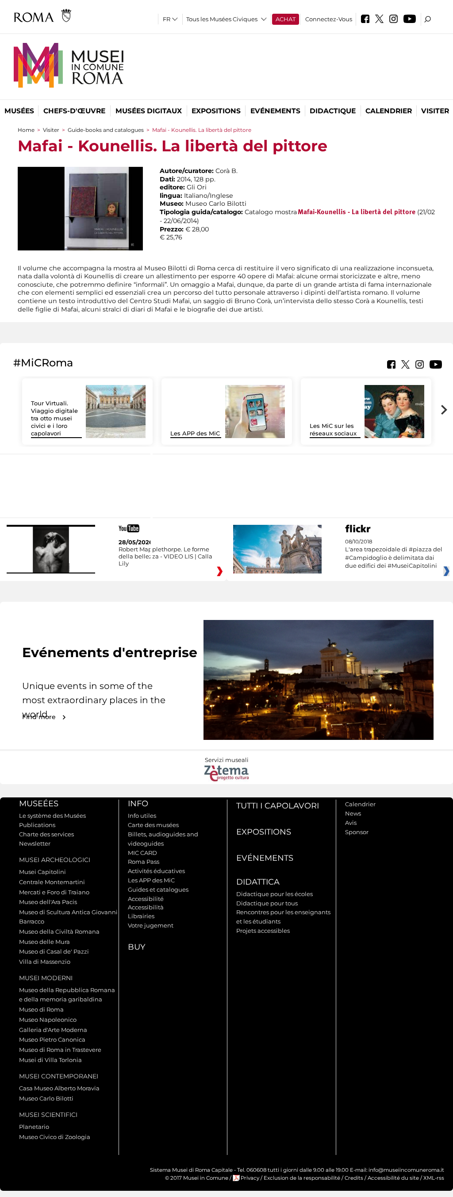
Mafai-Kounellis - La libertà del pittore (356, 212)
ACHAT (286, 19)
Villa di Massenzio (44, 961)
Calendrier (388, 111)
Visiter (435, 111)
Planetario (34, 1126)
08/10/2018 (393, 554)
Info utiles (142, 815)
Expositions (216, 111)
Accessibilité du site (393, 1178)
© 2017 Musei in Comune (196, 1178)
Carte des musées (153, 824)
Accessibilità (146, 907)
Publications (37, 824)
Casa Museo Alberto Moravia (59, 1088)
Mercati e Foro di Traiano (54, 892)
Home (26, 130)
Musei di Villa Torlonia (50, 1059)
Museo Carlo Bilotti (46, 1098)
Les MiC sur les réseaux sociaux (333, 429)
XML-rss (433, 1178)
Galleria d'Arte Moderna (53, 1029)
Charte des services (46, 834)
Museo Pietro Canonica (52, 1039)
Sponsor (357, 831)
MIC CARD (142, 852)
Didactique (333, 111)
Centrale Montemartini (52, 881)
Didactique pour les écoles (274, 893)
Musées (19, 111)
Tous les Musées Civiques (221, 19)
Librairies (141, 916)
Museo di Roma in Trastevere (60, 1049)
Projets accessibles (263, 930)
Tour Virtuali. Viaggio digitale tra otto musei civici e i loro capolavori (54, 418)
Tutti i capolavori (277, 806)
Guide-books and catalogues (106, 130)
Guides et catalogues (158, 889)
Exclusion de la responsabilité (302, 1178)
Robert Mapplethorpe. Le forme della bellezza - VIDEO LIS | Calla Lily (165, 556)
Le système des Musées (52, 815)
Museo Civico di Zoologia (54, 1136)
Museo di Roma (41, 1009)
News (353, 813)
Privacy (250, 1178)
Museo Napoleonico (48, 1019)
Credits (354, 1178)
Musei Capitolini (42, 871)
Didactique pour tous (267, 903)
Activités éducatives (156, 870)
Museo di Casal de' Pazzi (54, 951)
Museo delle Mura (44, 941)
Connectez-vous (328, 19)
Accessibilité (146, 898)
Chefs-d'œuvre (74, 111)
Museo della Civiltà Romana (59, 931)
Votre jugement (150, 925)
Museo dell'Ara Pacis (48, 901)
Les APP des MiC (195, 433)
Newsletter (34, 843)
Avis (351, 822)
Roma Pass (143, 861)
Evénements (275, 111)
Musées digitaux (148, 111)
